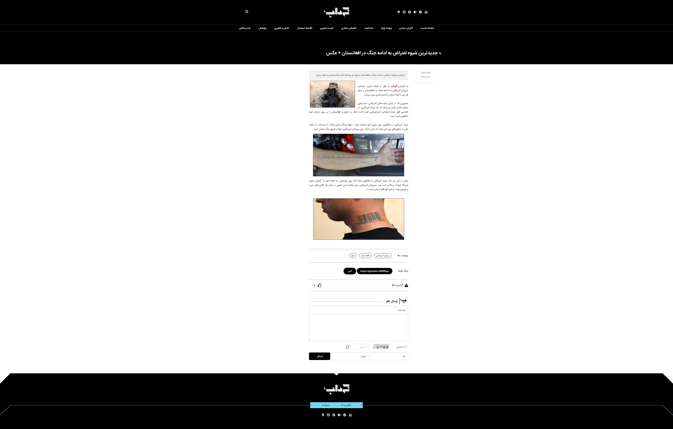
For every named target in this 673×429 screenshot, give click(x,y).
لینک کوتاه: (402, 271)
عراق (353, 255)
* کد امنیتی (401, 347)
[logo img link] (336, 12)
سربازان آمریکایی (383, 255)
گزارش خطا (397, 285)
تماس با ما (346, 405)
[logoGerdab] (336, 389)
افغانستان (365, 255)
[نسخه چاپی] (414, 84)
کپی (350, 270)
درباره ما (325, 405)
